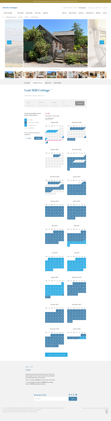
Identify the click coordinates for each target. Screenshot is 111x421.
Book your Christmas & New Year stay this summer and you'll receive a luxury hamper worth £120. (55, 1)
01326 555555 (82, 7)
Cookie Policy (97, 408)
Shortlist (98, 7)
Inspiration (45, 13)
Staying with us (90, 13)
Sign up (73, 398)
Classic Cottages (7, 408)
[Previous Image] (9, 42)
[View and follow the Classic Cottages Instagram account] (69, 395)
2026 (27, 366)
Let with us (81, 13)
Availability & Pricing (37, 82)
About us (64, 13)
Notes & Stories (72, 13)
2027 (31, 366)
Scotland (57, 408)
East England (52, 408)
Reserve (80, 103)
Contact (105, 13)
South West (24, 408)
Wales (35, 408)
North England (47, 408)
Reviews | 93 (48, 82)
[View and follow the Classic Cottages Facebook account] (71, 395)
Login (104, 7)
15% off (47, 113)
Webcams (98, 13)
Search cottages (8, 13)
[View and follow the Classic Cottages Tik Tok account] (73, 395)
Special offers (29, 13)
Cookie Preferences (104, 408)
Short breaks (20, 13)
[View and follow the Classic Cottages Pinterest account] (76, 395)
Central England (40, 408)
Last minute (38, 13)
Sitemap (85, 408)
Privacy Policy (90, 408)
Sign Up (90, 7)
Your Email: (38, 398)
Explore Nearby (57, 82)
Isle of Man (62, 408)
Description (27, 82)
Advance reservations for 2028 (57, 354)
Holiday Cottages (17, 408)
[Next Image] (102, 42)
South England (30, 408)
